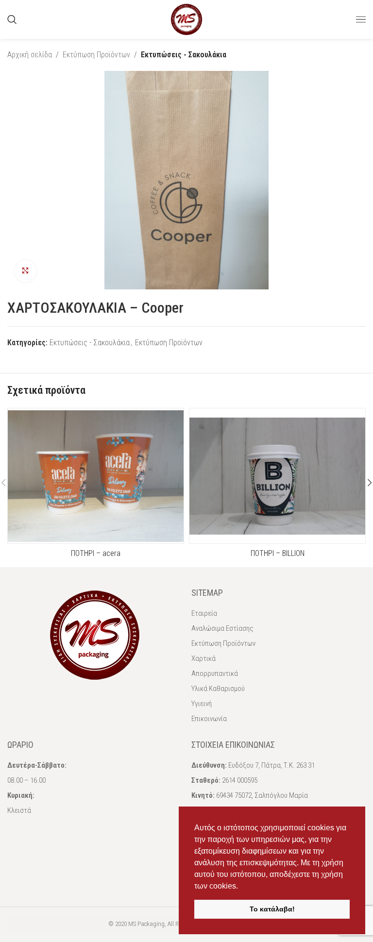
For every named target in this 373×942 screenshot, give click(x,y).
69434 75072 (234, 795)
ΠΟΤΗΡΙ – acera (95, 553)
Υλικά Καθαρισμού (218, 688)
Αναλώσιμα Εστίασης (222, 628)
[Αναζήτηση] (12, 19)
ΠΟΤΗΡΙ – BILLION (278, 553)
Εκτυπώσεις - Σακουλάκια (183, 54)
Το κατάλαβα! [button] (272, 909)
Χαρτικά (203, 658)
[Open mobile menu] (361, 19)
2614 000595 (239, 780)
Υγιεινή (201, 703)
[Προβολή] (25, 271)
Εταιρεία (204, 613)
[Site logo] (186, 18)
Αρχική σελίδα (29, 54)
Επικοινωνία (209, 718)
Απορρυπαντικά (214, 673)
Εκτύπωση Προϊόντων (96, 54)
